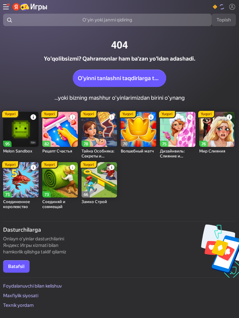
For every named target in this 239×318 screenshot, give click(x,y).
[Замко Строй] (99, 180)
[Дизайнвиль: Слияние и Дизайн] (177, 129)
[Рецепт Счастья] (60, 129)
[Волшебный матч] (138, 129)
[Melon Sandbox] (21, 129)
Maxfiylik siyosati (20, 295)
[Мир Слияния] (217, 129)
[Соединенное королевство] (21, 180)
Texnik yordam (18, 305)
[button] (219, 6)
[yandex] (30, 7)
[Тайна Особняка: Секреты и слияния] (99, 129)
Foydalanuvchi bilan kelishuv (32, 286)
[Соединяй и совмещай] (60, 180)
